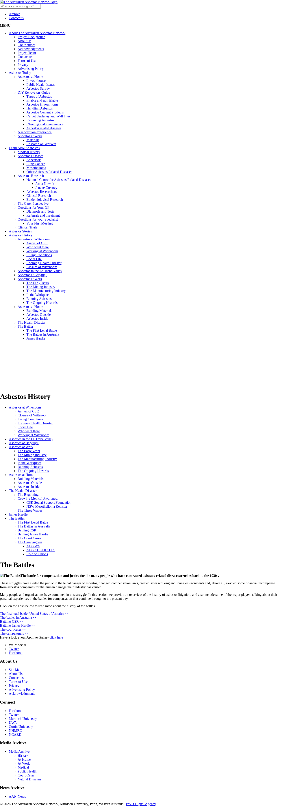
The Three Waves (30, 510)
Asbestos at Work (30, 136)
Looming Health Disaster (43, 263)
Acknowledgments (31, 49)
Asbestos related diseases (43, 128)
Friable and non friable (42, 100)
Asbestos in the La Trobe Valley (40, 271)
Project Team (27, 53)
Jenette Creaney (46, 187)
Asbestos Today (20, 72)
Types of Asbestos (39, 96)
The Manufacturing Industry (46, 291)
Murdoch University (23, 719)
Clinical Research (38, 195)
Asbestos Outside (38, 314)
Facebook (15, 653)
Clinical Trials (27, 227)
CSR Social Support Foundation (48, 502)
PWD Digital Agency (141, 804)
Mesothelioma (36, 168)
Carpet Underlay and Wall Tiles (48, 116)
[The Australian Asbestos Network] (29, 2)
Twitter (14, 649)
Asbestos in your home (42, 104)
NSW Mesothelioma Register (46, 506)
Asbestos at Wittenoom (34, 239)
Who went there (37, 247)
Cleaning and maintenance (44, 124)
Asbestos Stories (20, 231)
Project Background (31, 37)
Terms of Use (27, 61)
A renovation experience (35, 132)
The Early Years (37, 283)
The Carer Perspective (33, 203)
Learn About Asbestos (24, 148)
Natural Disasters (29, 779)
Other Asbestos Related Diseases (49, 172)
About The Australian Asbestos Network (37, 33)
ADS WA (33, 546)
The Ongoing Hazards (42, 303)
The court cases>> (13, 629)
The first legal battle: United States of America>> (34, 613)
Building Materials (39, 310)
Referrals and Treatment (43, 215)
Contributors (26, 45)
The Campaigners (30, 542)
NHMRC (15, 730)
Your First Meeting (39, 223)
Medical (23, 767)
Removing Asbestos (40, 120)
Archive (14, 14)
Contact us (16, 18)
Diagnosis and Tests (40, 211)
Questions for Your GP (33, 207)
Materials (32, 140)
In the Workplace (38, 295)
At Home (24, 759)
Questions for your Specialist (38, 219)
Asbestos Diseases (30, 156)
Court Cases (26, 775)
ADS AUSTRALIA (40, 550)
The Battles (25, 326)
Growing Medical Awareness (38, 498)
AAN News (17, 796)
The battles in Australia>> (18, 617)
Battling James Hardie (33, 534)
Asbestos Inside (37, 318)
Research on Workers (41, 144)
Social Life (34, 259)
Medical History (29, 152)
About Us (24, 41)
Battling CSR (27, 530)
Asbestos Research (31, 176)
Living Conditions (39, 255)
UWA (13, 722)
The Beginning (28, 494)
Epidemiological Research (44, 199)
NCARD (15, 734)
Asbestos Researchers (41, 191)
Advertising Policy (31, 69)
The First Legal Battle (41, 330)
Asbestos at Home (30, 76)
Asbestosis (33, 160)
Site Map (15, 670)
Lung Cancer (35, 164)
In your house (36, 80)
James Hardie (35, 338)
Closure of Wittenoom (41, 267)
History (23, 755)
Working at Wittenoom (42, 251)
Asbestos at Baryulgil (32, 275)
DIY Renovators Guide (34, 92)
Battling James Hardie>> (17, 625)
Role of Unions (37, 554)
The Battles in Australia (42, 334)
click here (56, 637)
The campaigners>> (14, 633)
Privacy (23, 65)
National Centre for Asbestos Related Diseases (58, 180)
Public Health (27, 771)
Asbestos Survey (38, 88)
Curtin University (21, 726)
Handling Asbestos (39, 108)
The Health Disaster (31, 322)
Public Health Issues (40, 84)
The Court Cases (29, 538)
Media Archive (19, 751)
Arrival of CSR (37, 243)
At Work (24, 763)
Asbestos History (21, 235)
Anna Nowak (44, 184)
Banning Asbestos (39, 299)
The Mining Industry (40, 287)
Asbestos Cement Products (45, 112)
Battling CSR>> (11, 621)
